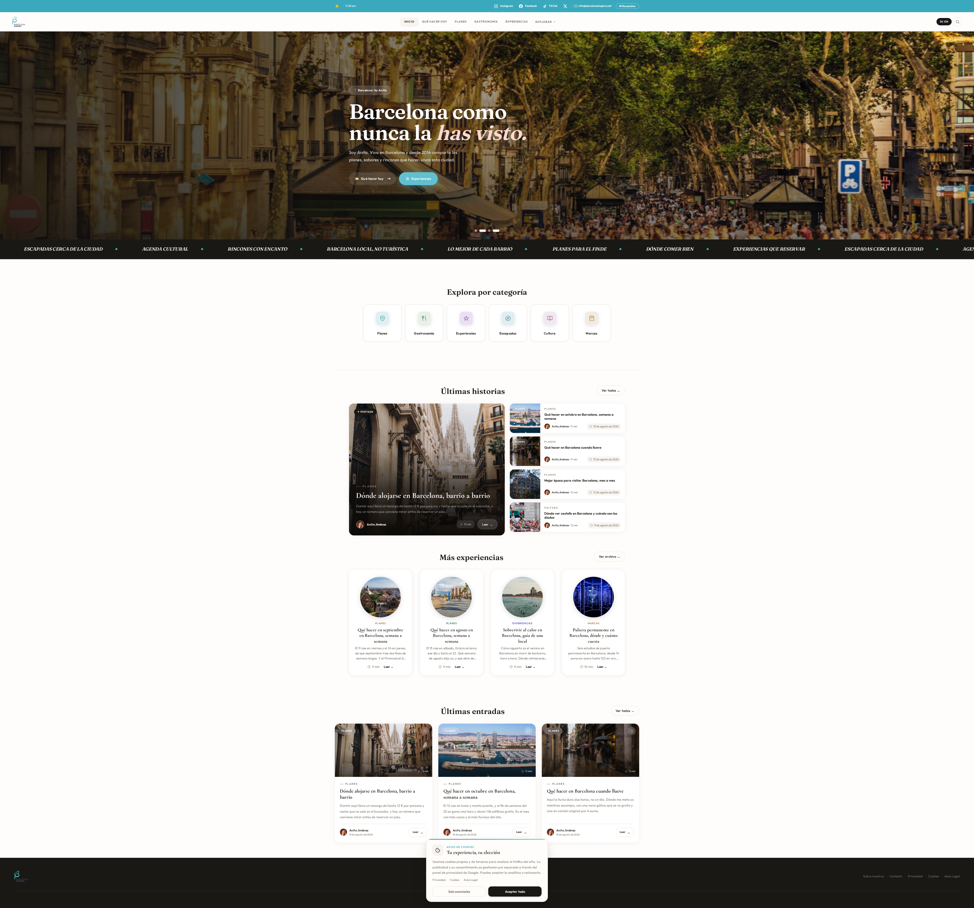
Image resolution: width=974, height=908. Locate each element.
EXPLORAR (543, 22)
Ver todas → (625, 711)
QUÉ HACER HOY (434, 21)
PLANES (461, 21)
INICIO (409, 21)
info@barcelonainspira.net (595, 6)
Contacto (896, 876)
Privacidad (915, 876)
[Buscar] (957, 22)
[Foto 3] (489, 231)
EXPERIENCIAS (517, 21)
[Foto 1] (478, 231)
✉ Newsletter (627, 6)
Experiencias (421, 179)
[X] (565, 6)
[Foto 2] (485, 231)
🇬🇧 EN (944, 21)
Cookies (933, 876)
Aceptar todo (515, 891)
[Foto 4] (496, 231)
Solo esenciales (459, 891)
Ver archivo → (609, 556)
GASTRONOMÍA (486, 21)
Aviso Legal (952, 876)
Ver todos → (611, 390)
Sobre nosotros (873, 876)
